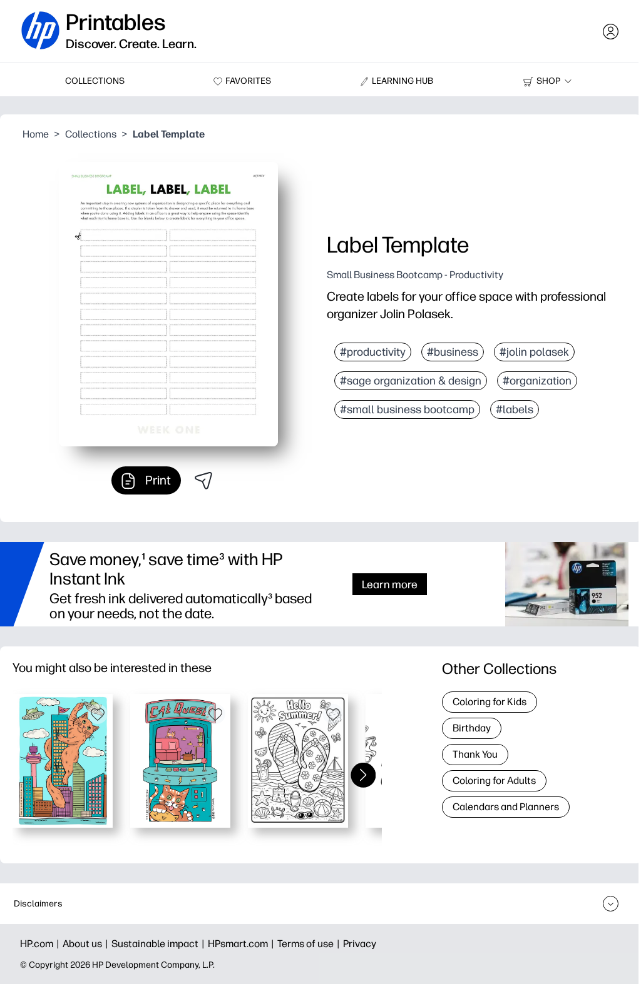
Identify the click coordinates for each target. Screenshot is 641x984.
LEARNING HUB (402, 81)
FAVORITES (248, 81)
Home (36, 134)
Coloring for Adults (494, 780)
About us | (87, 944)
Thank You (475, 754)
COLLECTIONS (95, 81)
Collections (90, 134)
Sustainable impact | (159, 944)
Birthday (472, 728)
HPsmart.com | (242, 944)
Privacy (359, 944)
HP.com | (41, 944)
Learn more (390, 584)
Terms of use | (310, 944)
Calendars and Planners (506, 807)
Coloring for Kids (489, 702)
